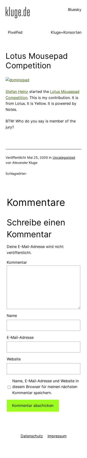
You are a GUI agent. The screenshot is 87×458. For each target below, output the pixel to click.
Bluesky (74, 9)
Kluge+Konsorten (66, 32)
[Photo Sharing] (17, 80)
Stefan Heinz (17, 91)
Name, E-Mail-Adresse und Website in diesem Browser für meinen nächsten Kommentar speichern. (45, 387)
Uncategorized (64, 157)
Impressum (57, 436)
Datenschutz (32, 436)
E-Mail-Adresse (20, 337)
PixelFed (15, 32)
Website (14, 359)
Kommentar (17, 262)
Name (12, 315)
